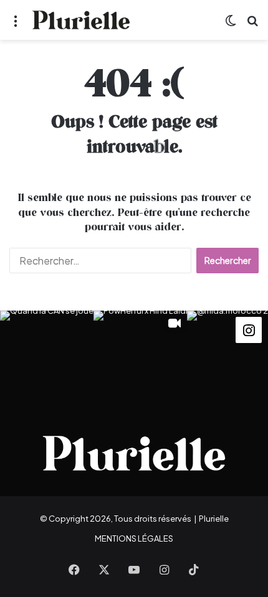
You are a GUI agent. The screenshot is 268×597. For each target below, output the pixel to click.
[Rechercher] (252, 25)
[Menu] (15, 25)
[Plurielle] (81, 20)
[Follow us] (249, 329)
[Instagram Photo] (46, 357)
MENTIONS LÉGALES (134, 538)
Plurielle (214, 519)
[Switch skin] (230, 25)
